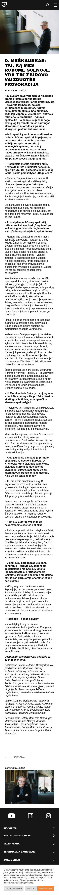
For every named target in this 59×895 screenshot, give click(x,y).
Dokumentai (11, 860)
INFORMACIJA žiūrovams (19, 852)
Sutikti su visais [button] (45, 888)
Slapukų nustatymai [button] (13, 888)
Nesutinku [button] (31, 888)
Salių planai (11, 844)
